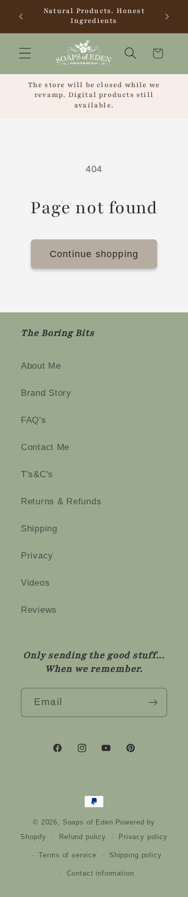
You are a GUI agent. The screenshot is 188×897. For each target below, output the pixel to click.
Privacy (37, 556)
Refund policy (82, 837)
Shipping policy (135, 855)
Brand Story (46, 393)
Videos (35, 583)
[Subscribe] (153, 702)
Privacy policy (143, 837)
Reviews (39, 610)
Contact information (100, 873)
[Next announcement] (167, 16)
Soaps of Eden (88, 822)
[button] (25, 53)
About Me (41, 366)
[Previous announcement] (20, 16)
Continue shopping (94, 254)
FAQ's (33, 420)
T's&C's (37, 474)
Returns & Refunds (61, 501)
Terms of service (67, 855)
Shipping (39, 529)
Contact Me (45, 447)
